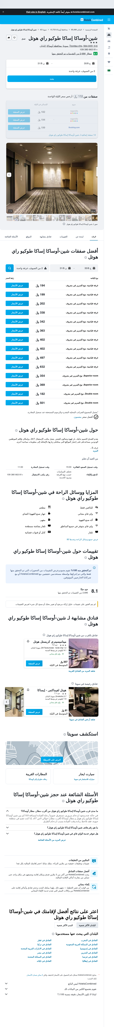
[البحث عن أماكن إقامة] (109, 35)
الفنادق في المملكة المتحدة (39, 956)
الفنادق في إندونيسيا (89, 948)
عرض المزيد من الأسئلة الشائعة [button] (52, 839)
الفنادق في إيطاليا (90, 960)
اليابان (79, 29)
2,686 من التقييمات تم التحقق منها (69, 53)
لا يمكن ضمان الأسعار (35, 975)
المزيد (95, 450)
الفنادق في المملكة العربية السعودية (82, 944)
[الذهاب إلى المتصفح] (109, 54)
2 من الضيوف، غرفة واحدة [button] (82, 71)
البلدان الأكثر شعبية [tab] (87, 925)
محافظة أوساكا (62, 29)
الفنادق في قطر (44, 940)
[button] (3, 12)
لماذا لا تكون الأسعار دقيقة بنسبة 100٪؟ (76, 994)
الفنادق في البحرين (89, 952)
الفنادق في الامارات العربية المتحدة (36, 948)
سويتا (45, 29)
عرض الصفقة (34, 663)
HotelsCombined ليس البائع (82, 983)
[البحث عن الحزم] (109, 47)
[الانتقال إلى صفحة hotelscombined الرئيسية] (91, 19)
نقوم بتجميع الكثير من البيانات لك (80, 989)
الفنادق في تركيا (44, 944)
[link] (82, 671)
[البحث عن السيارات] (109, 41)
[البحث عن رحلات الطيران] (109, 29)
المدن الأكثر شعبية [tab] (65, 925)
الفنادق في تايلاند (44, 960)
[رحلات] (109, 62)
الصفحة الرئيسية (91, 29)
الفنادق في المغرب (89, 940)
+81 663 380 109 (89, 49)
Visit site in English (36, 11)
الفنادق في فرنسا (90, 956)
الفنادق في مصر (44, 952)
